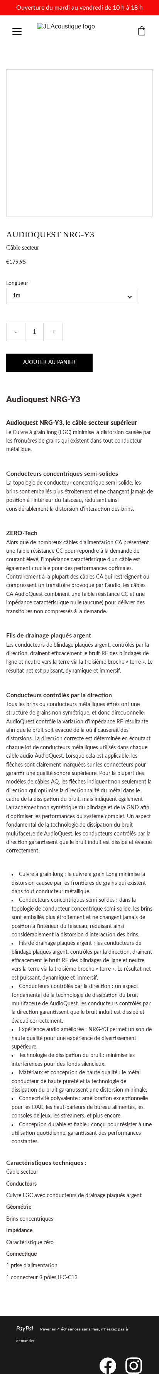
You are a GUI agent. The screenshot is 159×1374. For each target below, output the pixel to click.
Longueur (17, 283)
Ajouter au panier (49, 362)
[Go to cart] (142, 32)
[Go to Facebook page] (112, 1365)
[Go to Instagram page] (133, 1365)
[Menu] (17, 31)
